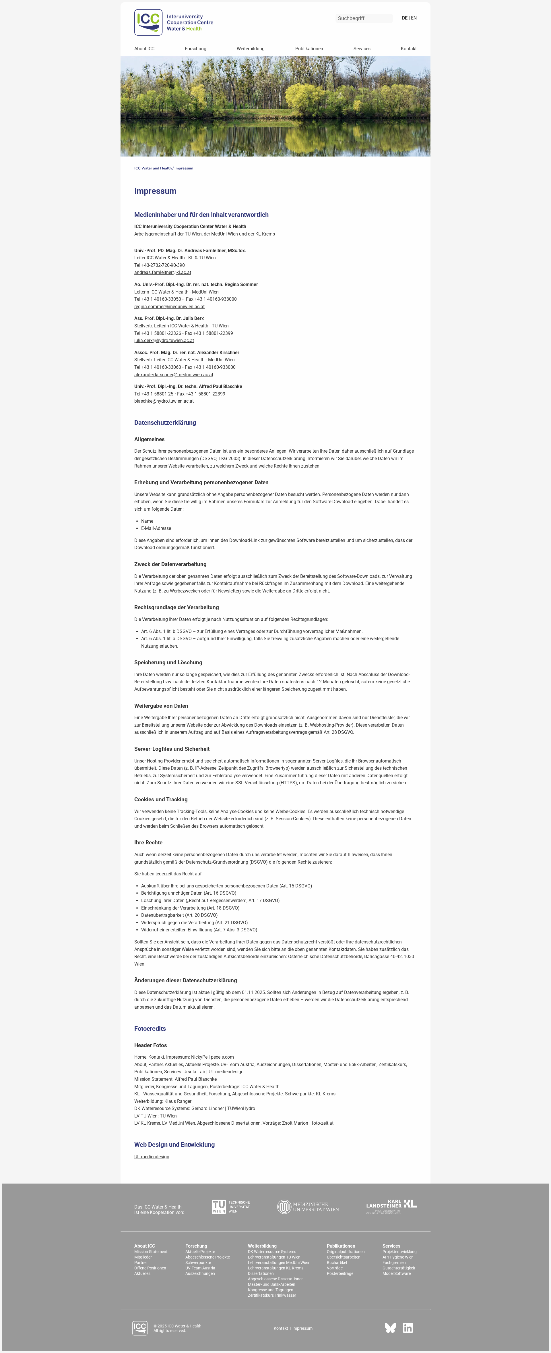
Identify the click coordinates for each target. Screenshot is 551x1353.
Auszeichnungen (200, 1273)
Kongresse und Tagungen (270, 1290)
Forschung (195, 48)
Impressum (183, 168)
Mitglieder (143, 1257)
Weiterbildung (251, 48)
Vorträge (335, 1268)
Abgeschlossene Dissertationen (276, 1279)
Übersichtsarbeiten (343, 1257)
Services (362, 48)
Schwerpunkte (198, 1262)
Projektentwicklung (400, 1251)
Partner (141, 1262)
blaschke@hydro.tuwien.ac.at (164, 401)
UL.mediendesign (151, 1156)
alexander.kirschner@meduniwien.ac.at (173, 374)
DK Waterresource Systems (272, 1251)
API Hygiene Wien (398, 1257)
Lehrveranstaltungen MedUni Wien (278, 1262)
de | (406, 18)
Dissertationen (261, 1273)
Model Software (397, 1273)
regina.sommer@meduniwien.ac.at (169, 306)
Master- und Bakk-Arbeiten (271, 1284)
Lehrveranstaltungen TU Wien (274, 1257)
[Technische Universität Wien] (231, 1207)
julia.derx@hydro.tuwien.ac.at (164, 340)
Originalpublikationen (346, 1251)
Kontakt (409, 48)
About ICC (144, 48)
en (413, 18)
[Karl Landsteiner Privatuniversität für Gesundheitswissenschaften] (391, 1207)
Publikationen (309, 48)
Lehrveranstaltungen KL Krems (275, 1268)
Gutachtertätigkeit (399, 1268)
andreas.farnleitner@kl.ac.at (162, 272)
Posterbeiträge (340, 1273)
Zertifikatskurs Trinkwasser (272, 1295)
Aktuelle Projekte (200, 1251)
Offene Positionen (150, 1268)
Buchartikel (337, 1262)
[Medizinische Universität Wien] (308, 1207)
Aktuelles (142, 1273)
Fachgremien (394, 1262)
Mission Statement (151, 1251)
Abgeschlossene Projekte (207, 1257)
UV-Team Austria (200, 1268)
